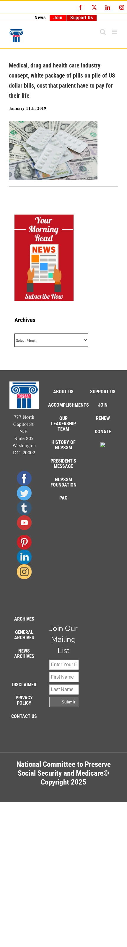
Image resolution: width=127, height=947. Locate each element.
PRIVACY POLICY (24, 700)
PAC (63, 498)
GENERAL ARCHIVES (24, 634)
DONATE (103, 431)
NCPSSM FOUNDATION (63, 482)
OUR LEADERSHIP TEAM (63, 423)
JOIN (103, 405)
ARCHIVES (24, 619)
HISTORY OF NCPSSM (63, 444)
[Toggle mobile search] (103, 32)
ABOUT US (63, 391)
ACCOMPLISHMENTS (68, 405)
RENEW (103, 418)
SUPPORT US (102, 391)
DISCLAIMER (24, 684)
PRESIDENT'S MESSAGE (63, 463)
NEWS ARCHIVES (24, 653)
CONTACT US (24, 716)
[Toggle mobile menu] (115, 32)
